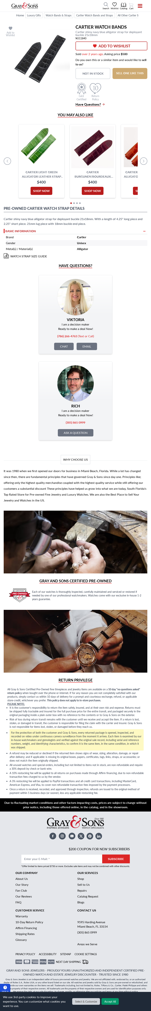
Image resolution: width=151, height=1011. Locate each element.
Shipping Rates (25, 934)
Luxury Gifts (34, 15)
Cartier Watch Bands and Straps (94, 15)
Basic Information (20, 231)
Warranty (21, 916)
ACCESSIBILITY (48, 954)
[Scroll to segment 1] (71, 203)
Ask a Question (75, 433)
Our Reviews (23, 896)
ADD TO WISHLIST (114, 45)
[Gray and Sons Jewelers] (24, 5)
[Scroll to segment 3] (77, 203)
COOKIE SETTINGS (86, 954)
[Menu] (137, 6)
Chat (64, 346)
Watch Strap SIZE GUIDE (28, 256)
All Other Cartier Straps (131, 15)
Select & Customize (86, 1001)
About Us (21, 879)
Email (86, 346)
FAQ (18, 902)
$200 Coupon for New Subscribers (99, 849)
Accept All (110, 1001)
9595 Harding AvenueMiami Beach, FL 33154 (92, 924)
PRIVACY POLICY (25, 954)
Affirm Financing (26, 928)
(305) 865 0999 (87, 932)
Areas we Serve (87, 944)
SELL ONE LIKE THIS (130, 73)
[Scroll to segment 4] (80, 203)
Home (20, 15)
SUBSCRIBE (116, 859)
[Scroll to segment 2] (74, 203)
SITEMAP (65, 954)
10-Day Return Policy (29, 922)
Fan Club (21, 890)
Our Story (21, 884)
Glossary (21, 940)
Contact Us (86, 910)
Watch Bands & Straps (58, 15)
